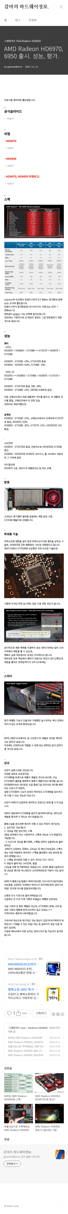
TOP (61, 1207)
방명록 (33, 20)
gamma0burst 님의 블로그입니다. (21, 1156)
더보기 (10, 118)
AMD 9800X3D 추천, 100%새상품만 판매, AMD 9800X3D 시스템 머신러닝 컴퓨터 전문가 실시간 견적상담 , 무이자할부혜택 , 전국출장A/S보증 (23, 970)
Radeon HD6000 (37, 1027)
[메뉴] (61, 6)
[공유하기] (18, 1013)
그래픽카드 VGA (17, 1027)
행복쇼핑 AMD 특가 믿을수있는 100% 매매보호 (23, 989)
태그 (17, 20)
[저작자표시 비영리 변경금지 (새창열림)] (57, 1014)
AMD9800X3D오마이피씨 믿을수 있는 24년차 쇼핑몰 (23, 964)
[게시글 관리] (24, 1013)
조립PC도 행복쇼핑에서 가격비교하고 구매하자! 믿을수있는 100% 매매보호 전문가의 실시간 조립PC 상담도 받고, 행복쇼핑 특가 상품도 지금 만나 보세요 (23, 996)
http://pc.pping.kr (18, 984)
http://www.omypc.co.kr (22, 958)
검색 (53, 7)
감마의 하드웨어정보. (26, 7)
